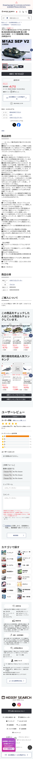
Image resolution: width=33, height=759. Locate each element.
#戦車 (2, 130)
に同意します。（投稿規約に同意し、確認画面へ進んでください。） (17, 527)
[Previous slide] (1, 50)
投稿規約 (8, 526)
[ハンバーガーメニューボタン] (30, 12)
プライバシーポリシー (24, 737)
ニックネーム (8, 484)
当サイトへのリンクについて (24, 740)
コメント (6, 494)
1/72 (11, 115)
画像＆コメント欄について (19, 420)
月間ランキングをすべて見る (16, 399)
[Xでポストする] (14, 125)
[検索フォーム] (26, 12)
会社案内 (8, 737)
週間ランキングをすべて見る (16, 395)
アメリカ (12, 284)
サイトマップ (16, 743)
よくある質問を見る (15, 681)
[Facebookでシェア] (19, 125)
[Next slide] (31, 50)
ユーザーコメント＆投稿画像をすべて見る (13, 416)
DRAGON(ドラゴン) (15, 112)
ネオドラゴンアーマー (16, 117)
